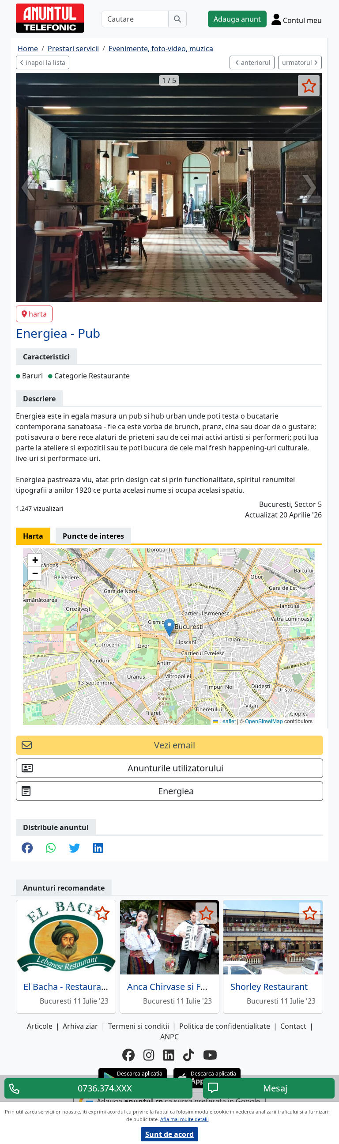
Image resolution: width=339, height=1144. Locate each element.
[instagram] (148, 1055)
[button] (169, 628)
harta (38, 314)
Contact (293, 1026)
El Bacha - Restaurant (66, 987)
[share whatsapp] (50, 848)
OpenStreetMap (264, 721)
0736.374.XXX (105, 1088)
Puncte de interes (93, 536)
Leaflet (227, 721)
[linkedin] (168, 1055)
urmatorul (298, 62)
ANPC (169, 1037)
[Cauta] (177, 19)
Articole (40, 1026)
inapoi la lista (44, 62)
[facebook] (128, 1055)
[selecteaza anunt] (309, 85)
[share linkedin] (98, 848)
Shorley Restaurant (269, 987)
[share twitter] (74, 848)
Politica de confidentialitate (224, 1026)
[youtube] (210, 1055)
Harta (33, 536)
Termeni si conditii (138, 1026)
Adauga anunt (237, 19)
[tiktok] (188, 1055)
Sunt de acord (169, 1134)
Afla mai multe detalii (184, 1119)
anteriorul (255, 62)
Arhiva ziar (80, 1026)
